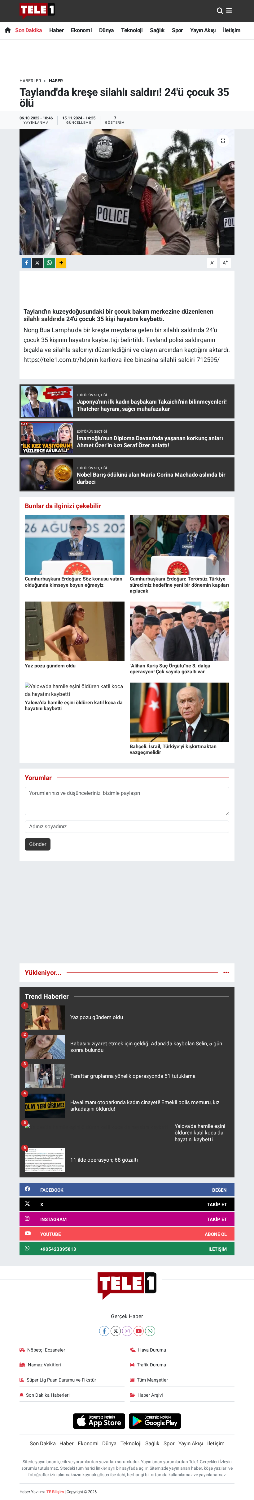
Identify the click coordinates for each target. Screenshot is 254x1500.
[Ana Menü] (229, 11)
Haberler (30, 80)
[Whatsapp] (150, 1331)
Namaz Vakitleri (44, 1365)
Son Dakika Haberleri (48, 1395)
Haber (56, 30)
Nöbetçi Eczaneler (46, 1350)
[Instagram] (127, 1331)
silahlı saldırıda (44, 319)
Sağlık (157, 30)
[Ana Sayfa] (8, 30)
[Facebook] (104, 1331)
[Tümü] (226, 972)
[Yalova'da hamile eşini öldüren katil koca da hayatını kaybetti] (75, 690)
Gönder (37, 844)
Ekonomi (81, 30)
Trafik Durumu (151, 1365)
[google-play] (155, 1421)
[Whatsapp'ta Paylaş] (49, 263)
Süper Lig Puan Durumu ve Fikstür (61, 1380)
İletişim (231, 30)
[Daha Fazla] (61, 263)
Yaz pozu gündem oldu (50, 666)
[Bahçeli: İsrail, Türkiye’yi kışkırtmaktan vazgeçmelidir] (180, 712)
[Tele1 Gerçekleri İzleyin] (37, 11)
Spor (177, 30)
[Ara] (220, 11)
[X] (116, 1331)
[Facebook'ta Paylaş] (26, 263)
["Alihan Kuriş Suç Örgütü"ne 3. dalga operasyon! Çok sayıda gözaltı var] (180, 631)
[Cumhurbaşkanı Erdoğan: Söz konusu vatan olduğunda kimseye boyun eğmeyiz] (75, 544)
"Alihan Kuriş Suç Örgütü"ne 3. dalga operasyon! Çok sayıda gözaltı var (170, 669)
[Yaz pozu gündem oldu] (75, 631)
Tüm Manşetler (152, 1380)
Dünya (106, 30)
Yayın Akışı (203, 30)
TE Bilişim (55, 1491)
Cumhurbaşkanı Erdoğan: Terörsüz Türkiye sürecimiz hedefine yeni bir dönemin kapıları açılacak (179, 585)
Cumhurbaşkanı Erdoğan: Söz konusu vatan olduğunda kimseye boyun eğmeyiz (73, 582)
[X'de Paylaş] (37, 263)
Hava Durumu (152, 1350)
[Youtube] (139, 1331)
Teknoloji (132, 30)
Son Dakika (28, 30)
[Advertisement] (127, 915)
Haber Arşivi (150, 1395)
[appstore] (99, 1421)
